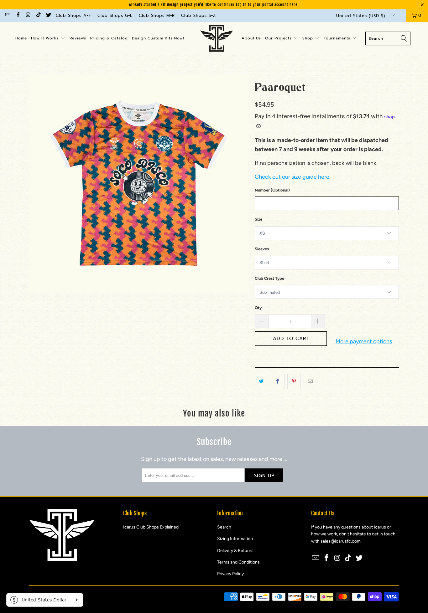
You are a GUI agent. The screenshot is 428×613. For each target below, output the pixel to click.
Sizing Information (235, 538)
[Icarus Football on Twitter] (48, 15)
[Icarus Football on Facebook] (17, 15)
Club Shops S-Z (198, 15)
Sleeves (262, 249)
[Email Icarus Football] (7, 15)
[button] (48, 38)
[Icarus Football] (216, 38)
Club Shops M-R (157, 15)
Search (224, 527)
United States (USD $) (361, 16)
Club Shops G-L (115, 15)
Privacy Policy (230, 573)
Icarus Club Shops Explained (151, 527)
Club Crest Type (269, 278)
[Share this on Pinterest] (294, 381)
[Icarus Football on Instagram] (28, 15)
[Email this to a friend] (310, 381)
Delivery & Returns (235, 550)
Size (258, 219)
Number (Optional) (272, 190)
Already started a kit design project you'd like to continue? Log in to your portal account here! (214, 4)
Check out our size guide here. (293, 176)
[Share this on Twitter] (261, 381)
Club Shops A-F (73, 15)
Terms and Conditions (238, 562)
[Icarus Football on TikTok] (38, 15)
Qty (258, 307)
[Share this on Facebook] (277, 381)
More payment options (364, 341)
